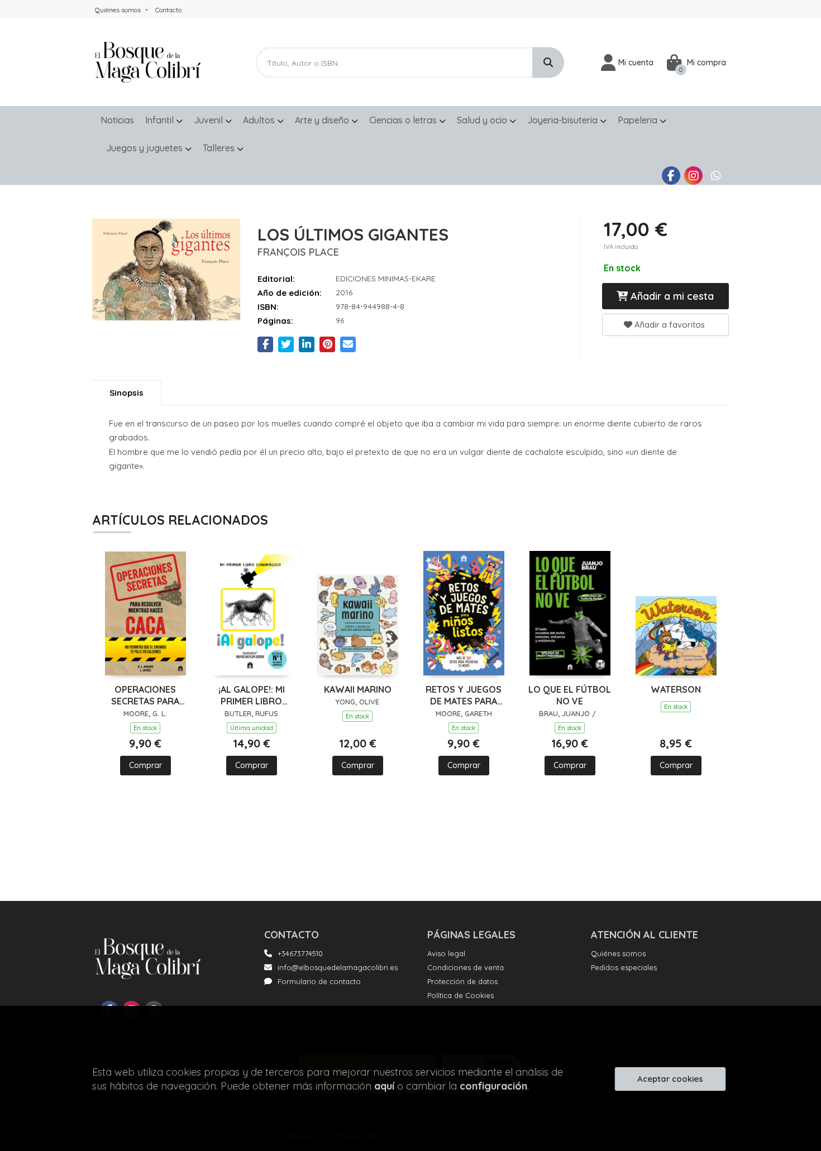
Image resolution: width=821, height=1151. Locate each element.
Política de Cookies (460, 995)
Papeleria (639, 120)
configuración (493, 1086)
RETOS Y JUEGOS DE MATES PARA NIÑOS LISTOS (464, 695)
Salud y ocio (483, 120)
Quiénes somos (118, 10)
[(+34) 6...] (716, 175)
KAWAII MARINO (358, 689)
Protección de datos (462, 981)
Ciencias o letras (404, 120)
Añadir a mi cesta (671, 296)
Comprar (145, 765)
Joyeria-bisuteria (563, 120)
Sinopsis (126, 392)
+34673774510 (300, 953)
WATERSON (676, 689)
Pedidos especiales (624, 967)
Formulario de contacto (319, 981)
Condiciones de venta (465, 967)
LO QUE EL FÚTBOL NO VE (569, 695)
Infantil (160, 120)
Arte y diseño (323, 120)
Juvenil (209, 120)
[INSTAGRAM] (693, 175)
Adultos (260, 120)
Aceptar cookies (670, 1078)
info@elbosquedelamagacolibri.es (338, 967)
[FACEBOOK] (671, 175)
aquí (384, 1086)
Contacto (168, 10)
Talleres (220, 148)
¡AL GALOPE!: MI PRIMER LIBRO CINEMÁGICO (251, 695)
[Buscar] (548, 62)
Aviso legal (446, 953)
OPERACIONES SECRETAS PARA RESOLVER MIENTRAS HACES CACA (145, 695)
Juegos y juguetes (145, 148)
